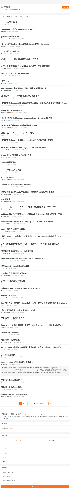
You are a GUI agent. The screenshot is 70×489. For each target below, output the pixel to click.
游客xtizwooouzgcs (6, 209)
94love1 (3, 120)
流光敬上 (3, 142)
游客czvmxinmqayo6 (6, 382)
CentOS (4, 449)
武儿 (2, 164)
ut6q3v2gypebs (5, 216)
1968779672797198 (6, 112)
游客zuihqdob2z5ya (6, 223)
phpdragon (4, 334)
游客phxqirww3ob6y (6, 201)
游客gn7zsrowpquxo (6, 105)
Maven (4, 457)
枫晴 (2, 320)
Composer (5, 453)
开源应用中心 (6, 476)
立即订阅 (65, 7)
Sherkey (3, 172)
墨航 (2, 157)
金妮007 (3, 135)
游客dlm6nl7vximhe (6, 342)
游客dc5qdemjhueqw (6, 149)
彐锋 (2, 268)
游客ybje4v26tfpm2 (6, 194)
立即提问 (35, 486)
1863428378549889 (6, 179)
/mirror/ (11, 428)
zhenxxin (3, 327)
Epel (3, 461)
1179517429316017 (6, 253)
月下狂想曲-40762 (5, 231)
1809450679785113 (6, 396)
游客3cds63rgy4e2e (6, 260)
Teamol (3, 238)
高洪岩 (3, 349)
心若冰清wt (4, 24)
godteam (3, 31)
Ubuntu (4, 445)
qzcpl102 (3, 75)
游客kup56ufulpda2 (6, 389)
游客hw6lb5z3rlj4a (5, 38)
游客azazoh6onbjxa (6, 297)
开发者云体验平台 (7, 472)
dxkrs (2, 61)
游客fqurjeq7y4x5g (6, 357)
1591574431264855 (6, 127)
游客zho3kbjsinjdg (5, 312)
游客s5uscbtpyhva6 (6, 90)
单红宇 (3, 305)
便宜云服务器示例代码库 (9, 480)
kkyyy (2, 290)
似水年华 (3, 53)
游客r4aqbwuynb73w (6, 246)
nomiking (3, 83)
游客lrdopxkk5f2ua (5, 275)
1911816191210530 (6, 98)
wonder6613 (4, 364)
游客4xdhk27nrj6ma (6, 68)
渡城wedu (3, 46)
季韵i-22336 (4, 283)
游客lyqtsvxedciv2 (5, 186)
